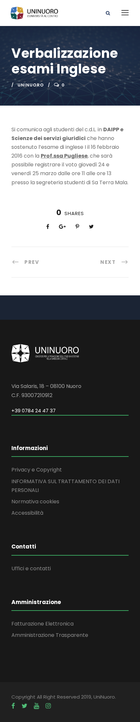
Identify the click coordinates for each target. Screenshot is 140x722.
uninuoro (31, 85)
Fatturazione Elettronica (42, 623)
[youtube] (36, 706)
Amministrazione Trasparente (49, 635)
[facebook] (13, 706)
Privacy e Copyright (36, 469)
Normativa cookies (35, 501)
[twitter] (24, 706)
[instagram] (48, 706)
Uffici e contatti (31, 568)
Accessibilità (27, 513)
